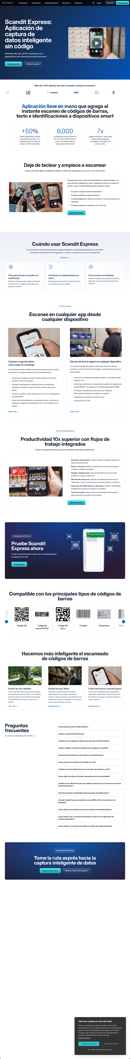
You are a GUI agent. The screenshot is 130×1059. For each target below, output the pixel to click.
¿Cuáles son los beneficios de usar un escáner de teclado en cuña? (84, 769)
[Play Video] (96, 43)
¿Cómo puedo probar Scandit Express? (73, 727)
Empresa (78, 3)
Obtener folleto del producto (76, 871)
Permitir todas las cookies (88, 1043)
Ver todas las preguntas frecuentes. (19, 736)
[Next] (123, 621)
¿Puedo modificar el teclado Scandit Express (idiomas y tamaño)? (83, 748)
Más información (76, 213)
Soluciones (36, 3)
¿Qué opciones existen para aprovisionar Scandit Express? (80, 755)
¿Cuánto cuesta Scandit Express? (71, 734)
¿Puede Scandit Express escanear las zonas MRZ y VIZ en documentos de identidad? (86, 801)
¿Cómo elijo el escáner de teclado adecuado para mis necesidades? (84, 776)
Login (99, 3)
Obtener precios (32, 64)
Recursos (66, 3)
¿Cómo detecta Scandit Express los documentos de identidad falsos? (85, 810)
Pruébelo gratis (13, 64)
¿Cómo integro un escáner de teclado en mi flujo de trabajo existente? (85, 826)
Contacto (110, 3)
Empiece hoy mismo (50, 871)
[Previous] (6, 621)
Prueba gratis (122, 3)
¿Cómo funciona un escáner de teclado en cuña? (77, 762)
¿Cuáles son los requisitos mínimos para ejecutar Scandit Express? (84, 741)
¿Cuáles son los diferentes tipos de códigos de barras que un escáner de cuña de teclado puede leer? (89, 785)
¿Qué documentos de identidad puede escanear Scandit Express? (83, 793)
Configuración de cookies (111, 1043)
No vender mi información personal (100, 1049)
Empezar (63, 257)
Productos (23, 3)
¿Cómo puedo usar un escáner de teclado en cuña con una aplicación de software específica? (86, 818)
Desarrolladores (51, 3)
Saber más (12, 412)
